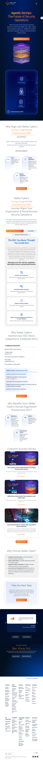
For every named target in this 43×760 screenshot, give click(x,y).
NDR (11, 378)
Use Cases (34, 718)
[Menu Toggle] (36, 3)
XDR (15, 378)
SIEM (7, 378)
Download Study (21, 476)
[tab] (15, 231)
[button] (5, 623)
